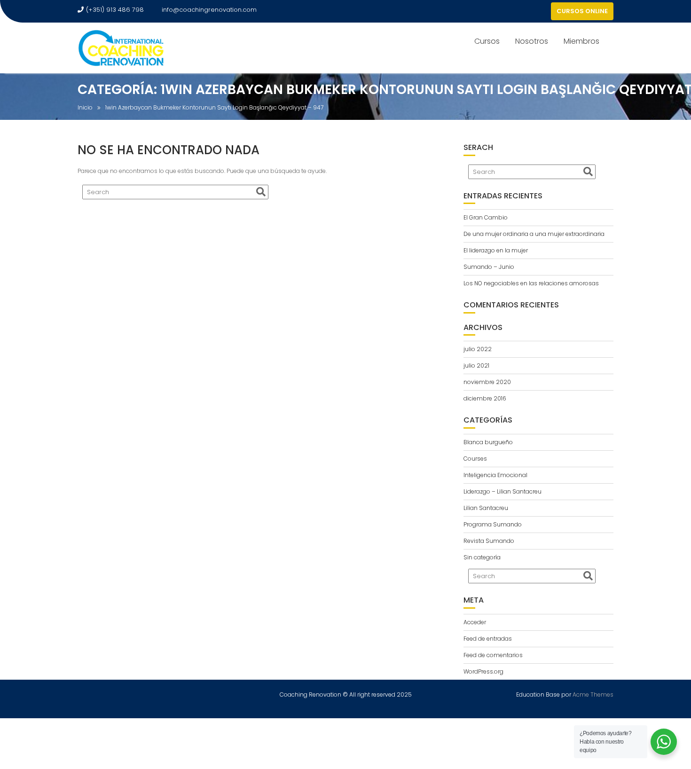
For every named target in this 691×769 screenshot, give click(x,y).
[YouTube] (541, 11)
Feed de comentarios (493, 655)
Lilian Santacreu (485, 508)
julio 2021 (476, 365)
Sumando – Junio (488, 267)
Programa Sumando (492, 524)
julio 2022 (477, 349)
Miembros (581, 41)
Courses (475, 459)
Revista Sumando (488, 541)
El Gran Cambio (485, 217)
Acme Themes (593, 694)
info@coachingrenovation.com (209, 9)
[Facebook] (507, 11)
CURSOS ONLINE (582, 11)
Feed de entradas (487, 639)
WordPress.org (483, 671)
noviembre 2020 (487, 382)
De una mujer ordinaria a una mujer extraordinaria (534, 234)
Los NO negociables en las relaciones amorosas (531, 283)
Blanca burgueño (488, 442)
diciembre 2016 (484, 398)
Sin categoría (482, 557)
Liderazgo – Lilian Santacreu (502, 491)
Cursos (487, 41)
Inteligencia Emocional (495, 475)
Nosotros (531, 41)
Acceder (474, 622)
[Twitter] (524, 11)
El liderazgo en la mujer (495, 250)
